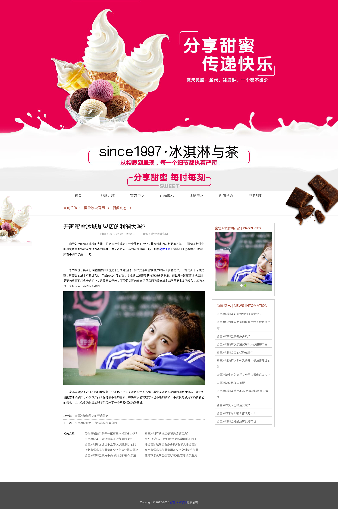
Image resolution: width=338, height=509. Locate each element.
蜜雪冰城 (164, 249)
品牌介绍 (108, 195)
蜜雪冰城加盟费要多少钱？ (234, 336)
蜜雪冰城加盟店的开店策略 (91, 415)
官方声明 (137, 195)
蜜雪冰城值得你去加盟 (231, 382)
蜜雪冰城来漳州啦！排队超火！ (236, 413)
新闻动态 (226, 195)
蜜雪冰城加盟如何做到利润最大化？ (239, 313)
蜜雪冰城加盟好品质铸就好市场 (236, 421)
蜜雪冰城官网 (94, 208)
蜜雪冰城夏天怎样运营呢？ (234, 405)
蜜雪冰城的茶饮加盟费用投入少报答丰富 (242, 344)
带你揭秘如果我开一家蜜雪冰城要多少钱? (111, 433)
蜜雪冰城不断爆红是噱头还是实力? (167, 433)
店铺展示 (196, 195)
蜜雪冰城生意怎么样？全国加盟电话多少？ (243, 374)
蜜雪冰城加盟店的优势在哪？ (235, 352)
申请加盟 (256, 195)
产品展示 (167, 195)
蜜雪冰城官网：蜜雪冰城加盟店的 (96, 422)
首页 (78, 195)
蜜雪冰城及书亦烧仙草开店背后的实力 (109, 438)
